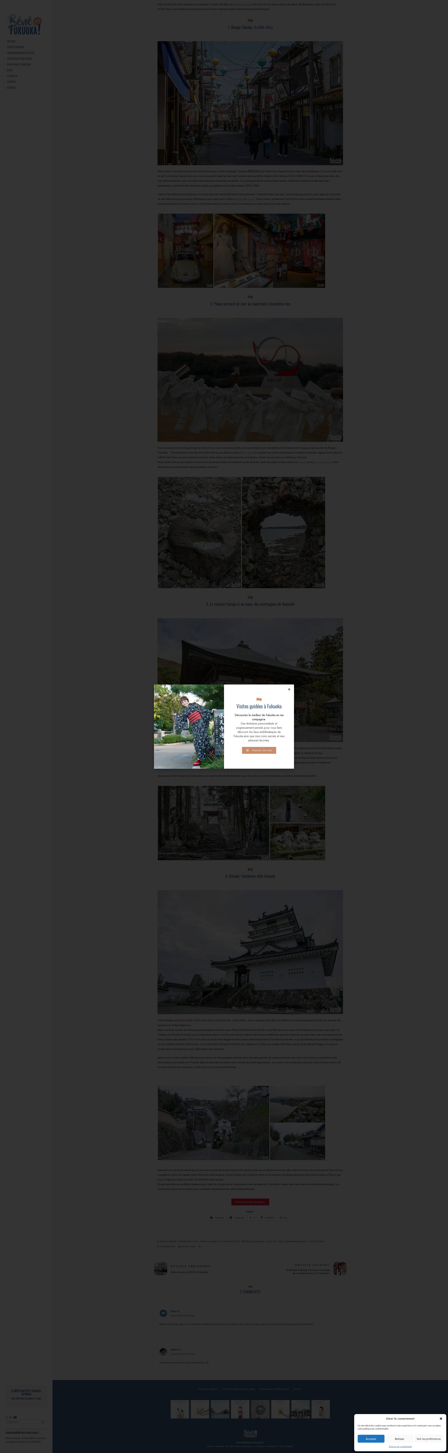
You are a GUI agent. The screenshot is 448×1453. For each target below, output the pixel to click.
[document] (224, 726)
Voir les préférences (429, 1438)
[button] (441, 1418)
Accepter (371, 1438)
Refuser (399, 1438)
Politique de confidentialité (400, 1446)
